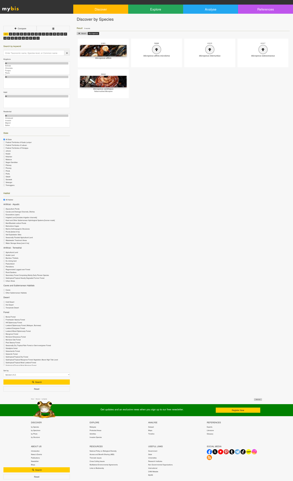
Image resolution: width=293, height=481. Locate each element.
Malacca (9, 159)
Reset (36, 388)
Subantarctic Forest (13, 351)
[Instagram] (254, 451)
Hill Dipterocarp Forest (14, 322)
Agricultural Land (12, 252)
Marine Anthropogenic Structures (18, 229)
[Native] (36, 125)
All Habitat (9, 200)
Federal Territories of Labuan (16, 145)
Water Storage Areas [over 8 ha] (17, 243)
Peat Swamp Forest (13, 342)
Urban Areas (10, 281)
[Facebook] (209, 451)
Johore (8, 151)
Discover (38, 399)
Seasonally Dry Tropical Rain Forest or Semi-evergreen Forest (28, 345)
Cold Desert (10, 302)
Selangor (9, 182)
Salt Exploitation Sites (13, 234)
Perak (8, 171)
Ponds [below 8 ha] (13, 232)
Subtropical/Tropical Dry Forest (17, 357)
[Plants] (36, 73)
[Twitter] (215, 451)
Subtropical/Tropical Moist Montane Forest (21, 365)
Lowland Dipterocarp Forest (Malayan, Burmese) (23, 325)
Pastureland (10, 264)
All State (9, 139)
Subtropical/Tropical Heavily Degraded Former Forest (25, 278)
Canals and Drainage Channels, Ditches (20, 212)
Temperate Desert (12, 307)
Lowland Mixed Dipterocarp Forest (18, 331)
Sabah (8, 176)
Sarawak (9, 179)
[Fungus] (36, 70)
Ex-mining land (11, 261)
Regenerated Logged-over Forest (18, 269)
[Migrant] (36, 123)
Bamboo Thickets (12, 258)
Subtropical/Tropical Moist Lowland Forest (21, 362)
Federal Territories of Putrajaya (17, 148)
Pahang (8, 165)
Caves (8, 290)
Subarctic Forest (12, 354)
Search (38, 381)
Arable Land (10, 255)
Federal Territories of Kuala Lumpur (19, 142)
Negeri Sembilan (12, 162)
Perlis (8, 174)
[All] (36, 63)
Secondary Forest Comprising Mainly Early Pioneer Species (27, 275)
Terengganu (10, 185)
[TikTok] (243, 451)
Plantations (10, 266)
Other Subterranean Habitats (16, 293)
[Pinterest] (226, 451)
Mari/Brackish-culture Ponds (16, 223)
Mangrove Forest (12, 334)
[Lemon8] (248, 451)
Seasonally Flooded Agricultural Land (19, 237)
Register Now (238, 410)
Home (32, 399)
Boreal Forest (11, 317)
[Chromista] (36, 68)
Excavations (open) (13, 214)
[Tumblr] (231, 451)
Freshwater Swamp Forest (15, 319)
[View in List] (53, 28)
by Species (44, 399)
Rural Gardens (11, 272)
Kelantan (9, 156)
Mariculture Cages (12, 226)
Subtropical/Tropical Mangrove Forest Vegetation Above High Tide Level (32, 360)
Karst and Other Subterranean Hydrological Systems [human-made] (30, 220)
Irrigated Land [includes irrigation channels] (21, 217)
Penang (8, 168)
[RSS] (209, 457)
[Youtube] (220, 451)
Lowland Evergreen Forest (15, 328)
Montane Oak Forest (13, 340)
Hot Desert (10, 305)
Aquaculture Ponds (12, 209)
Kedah (8, 154)
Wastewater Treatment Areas (16, 240)
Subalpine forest (12, 348)
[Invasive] (36, 120)
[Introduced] (36, 118)
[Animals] (36, 65)
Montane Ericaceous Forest (16, 337)
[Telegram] (237, 451)
